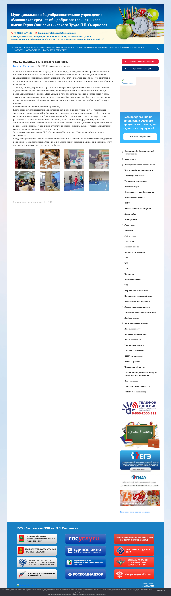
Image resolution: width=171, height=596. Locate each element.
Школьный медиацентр (136, 334)
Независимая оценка (135, 197)
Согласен (161, 590)
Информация (131, 219)
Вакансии (129, 230)
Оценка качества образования (139, 192)
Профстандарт (132, 186)
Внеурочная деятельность (137, 307)
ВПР (126, 263)
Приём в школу (132, 318)
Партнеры (129, 274)
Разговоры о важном (135, 345)
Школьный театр (133, 328)
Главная (16, 47)
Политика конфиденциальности (135, 511)
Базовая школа (132, 246)
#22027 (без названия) (135, 391)
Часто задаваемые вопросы (138, 208)
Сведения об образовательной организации (48, 47)
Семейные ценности (134, 350)
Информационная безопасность (140, 164)
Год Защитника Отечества (137, 386)
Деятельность (131, 381)
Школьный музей (133, 339)
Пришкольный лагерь (135, 367)
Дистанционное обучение (137, 301)
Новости (18, 50)
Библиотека (130, 236)
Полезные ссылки (133, 279)
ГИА (126, 257)
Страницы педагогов (135, 175)
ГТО (126, 285)
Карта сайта (130, 214)
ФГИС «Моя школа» (134, 356)
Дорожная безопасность (136, 290)
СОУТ (127, 203)
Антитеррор (130, 159)
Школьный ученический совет (139, 296)
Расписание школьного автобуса (140, 312)
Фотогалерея (33, 50)
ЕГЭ (126, 268)
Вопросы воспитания (135, 252)
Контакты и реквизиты (55, 50)
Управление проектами (136, 181)
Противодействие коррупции (139, 170)
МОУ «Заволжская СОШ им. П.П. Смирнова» (47, 528)
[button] (158, 49)
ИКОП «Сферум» (132, 361)
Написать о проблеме (140, 137)
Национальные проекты (136, 323)
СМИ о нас (130, 241)
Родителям (130, 225)
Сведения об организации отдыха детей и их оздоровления (109, 47)
